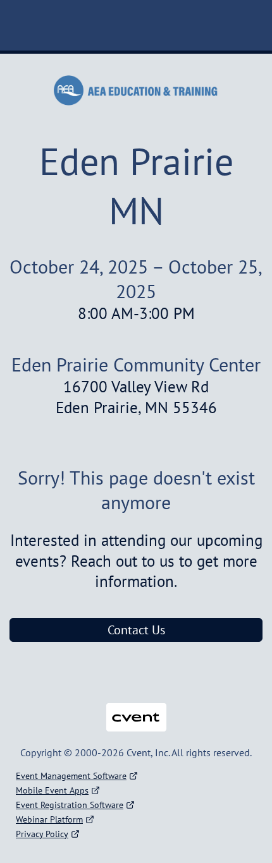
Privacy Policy (42, 834)
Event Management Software (71, 776)
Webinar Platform (49, 819)
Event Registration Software (69, 805)
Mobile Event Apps (52, 790)
